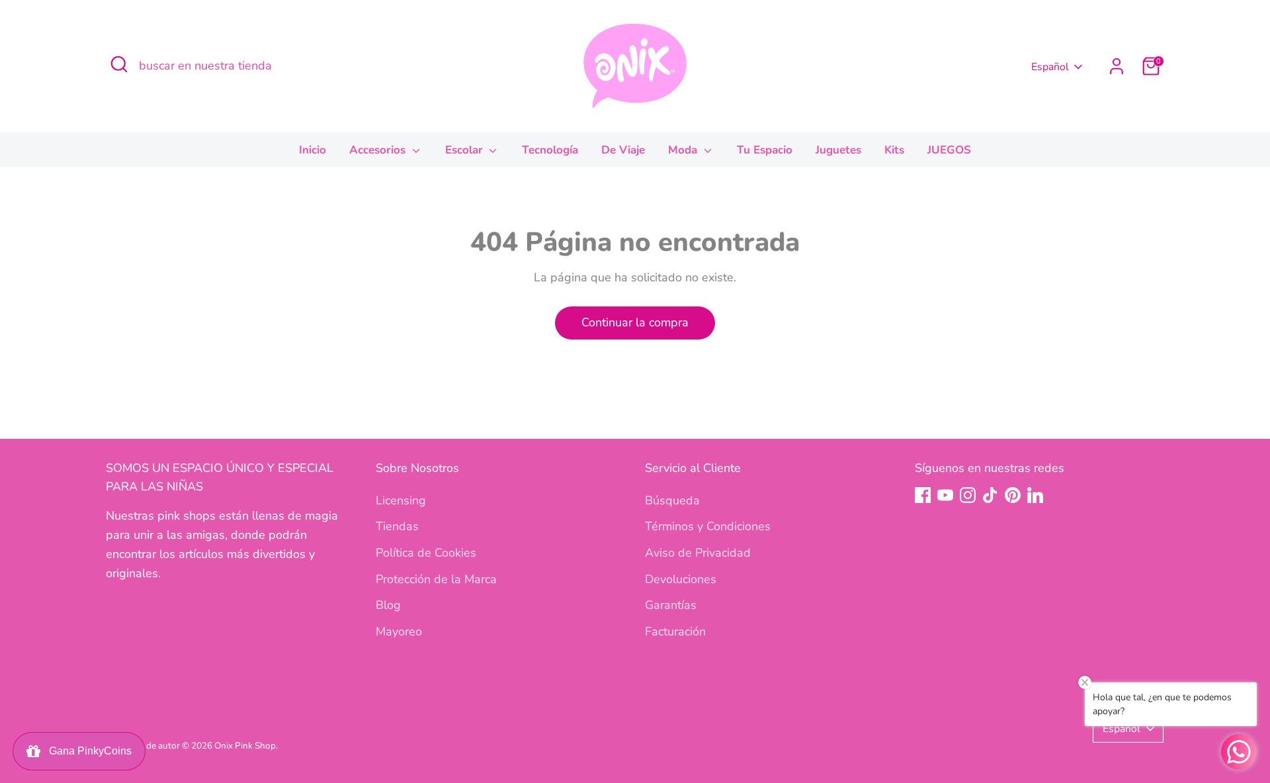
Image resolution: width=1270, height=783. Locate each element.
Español (1050, 67)
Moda (684, 150)
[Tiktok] (990, 495)
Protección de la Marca (436, 579)
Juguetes (838, 150)
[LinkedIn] (1035, 495)
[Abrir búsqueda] (119, 64)
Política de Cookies (426, 553)
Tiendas (397, 526)
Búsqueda (672, 500)
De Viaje (623, 150)
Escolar (465, 150)
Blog (388, 605)
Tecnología (550, 150)
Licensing (401, 500)
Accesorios (379, 150)
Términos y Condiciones (708, 526)
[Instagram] (968, 495)
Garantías (671, 605)
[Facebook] (923, 495)
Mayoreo (399, 631)
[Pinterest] (1013, 495)
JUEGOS (949, 150)
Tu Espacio (764, 150)
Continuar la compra (635, 322)
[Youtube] (945, 495)
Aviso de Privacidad (698, 553)
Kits (894, 150)
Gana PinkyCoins (88, 751)
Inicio (312, 150)
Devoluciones (680, 579)
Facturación (675, 631)
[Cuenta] (1116, 66)
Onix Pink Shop (245, 745)
